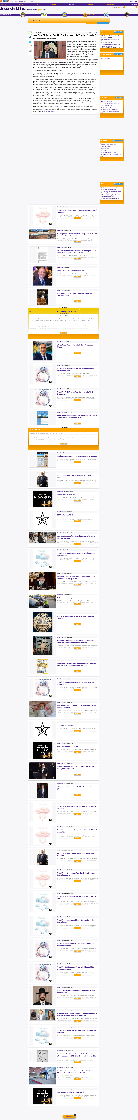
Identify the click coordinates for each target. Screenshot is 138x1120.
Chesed (21, 4)
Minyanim (71, 4)
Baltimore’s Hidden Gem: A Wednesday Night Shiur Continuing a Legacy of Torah (76, 577)
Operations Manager (106, 105)
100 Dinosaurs (104, 150)
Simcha (120, 31)
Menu (132, 1)
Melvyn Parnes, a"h (106, 58)
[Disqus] (63, 142)
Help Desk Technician (106, 101)
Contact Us (134, 4)
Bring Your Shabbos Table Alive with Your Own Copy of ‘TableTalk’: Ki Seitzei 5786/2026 (77, 416)
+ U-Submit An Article (103, 23)
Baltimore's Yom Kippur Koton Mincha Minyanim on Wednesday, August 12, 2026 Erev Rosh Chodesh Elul (76, 1055)
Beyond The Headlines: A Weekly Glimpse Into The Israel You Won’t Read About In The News (75, 641)
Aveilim (120, 54)
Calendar (3, 4)
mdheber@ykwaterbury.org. (51, 111)
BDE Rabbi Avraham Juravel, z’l (68, 746)
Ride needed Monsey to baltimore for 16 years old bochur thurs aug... (111, 195)
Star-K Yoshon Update (65, 725)
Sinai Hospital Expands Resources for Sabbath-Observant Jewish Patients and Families (74, 1072)
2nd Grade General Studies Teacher (110, 103)
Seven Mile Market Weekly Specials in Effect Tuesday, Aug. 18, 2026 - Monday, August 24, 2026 (76, 664)
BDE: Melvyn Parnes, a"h (66, 495)
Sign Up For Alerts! (91, 23)
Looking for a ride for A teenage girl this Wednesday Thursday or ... (111, 192)
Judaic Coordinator (106, 107)
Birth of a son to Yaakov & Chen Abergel (111, 36)
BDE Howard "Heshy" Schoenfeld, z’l (70, 1092)
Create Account (22, 1)
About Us (32, 1)
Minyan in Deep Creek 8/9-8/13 (109, 144)
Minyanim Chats (105, 148)
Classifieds (90, 4)
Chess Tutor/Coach (106, 146)
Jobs (37, 4)
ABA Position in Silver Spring (108, 152)
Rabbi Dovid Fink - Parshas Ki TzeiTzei (71, 271)
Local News (35, 20)
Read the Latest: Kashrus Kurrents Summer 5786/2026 (77, 456)
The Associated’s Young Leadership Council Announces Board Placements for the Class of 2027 (77, 1014)
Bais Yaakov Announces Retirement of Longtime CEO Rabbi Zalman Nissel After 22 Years (76, 252)
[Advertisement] (63, 118)
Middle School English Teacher (109, 109)
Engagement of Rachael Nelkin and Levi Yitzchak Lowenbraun (111, 45)
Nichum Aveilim (111, 4)
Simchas (54, 4)
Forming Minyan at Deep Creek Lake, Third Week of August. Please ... (110, 199)
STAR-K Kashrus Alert (65, 515)
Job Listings (104, 97)
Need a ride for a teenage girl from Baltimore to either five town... (110, 188)
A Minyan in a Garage (65, 598)
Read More (77, 218)
